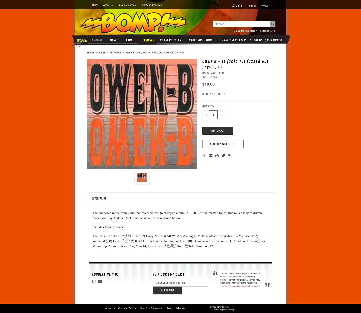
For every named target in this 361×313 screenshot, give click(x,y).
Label (130, 40)
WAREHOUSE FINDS (200, 40)
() (266, 5)
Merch (114, 40)
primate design (228, 309)
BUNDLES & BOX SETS (233, 40)
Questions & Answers (151, 4)
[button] (180, 198)
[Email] (210, 155)
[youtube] (100, 282)
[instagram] (94, 282)
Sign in (239, 5)
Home (95, 4)
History (169, 308)
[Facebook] (204, 155)
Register (251, 5)
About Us (108, 4)
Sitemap (180, 308)
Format (97, 40)
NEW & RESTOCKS (170, 40)
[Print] (217, 155)
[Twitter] (223, 155)
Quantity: (208, 106)
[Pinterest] (230, 155)
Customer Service (127, 4)
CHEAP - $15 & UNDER (268, 40)
